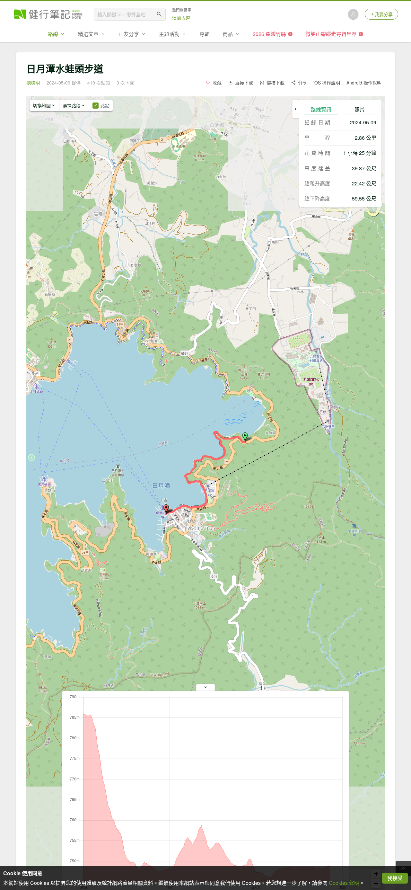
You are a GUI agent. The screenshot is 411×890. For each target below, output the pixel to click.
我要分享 (384, 14)
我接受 (395, 878)
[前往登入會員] (353, 14)
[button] (245, 437)
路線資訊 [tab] (321, 109)
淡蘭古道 (181, 17)
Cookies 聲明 (344, 882)
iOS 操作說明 (326, 82)
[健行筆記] (48, 14)
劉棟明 (33, 82)
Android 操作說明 (363, 82)
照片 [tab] (359, 109)
